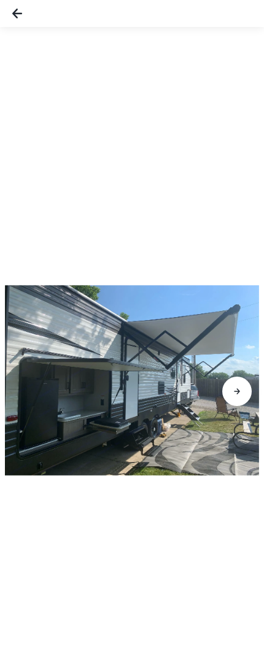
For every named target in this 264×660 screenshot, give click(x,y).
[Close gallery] (17, 13)
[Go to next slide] (237, 391)
